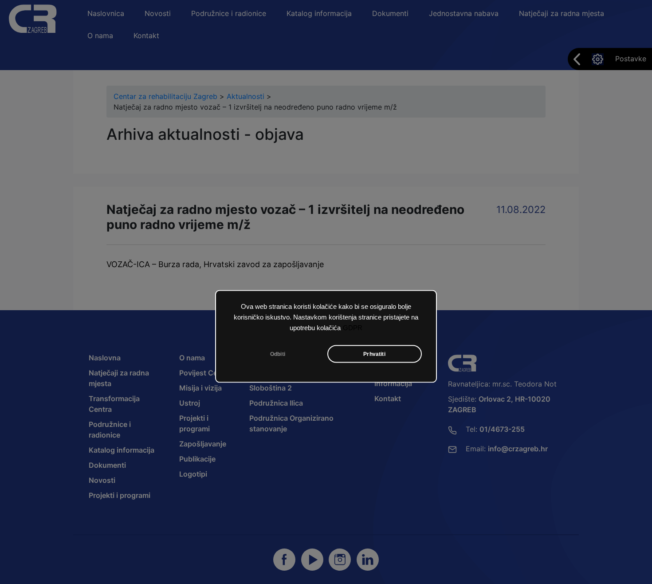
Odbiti (277, 354)
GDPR (352, 327)
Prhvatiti (374, 354)
